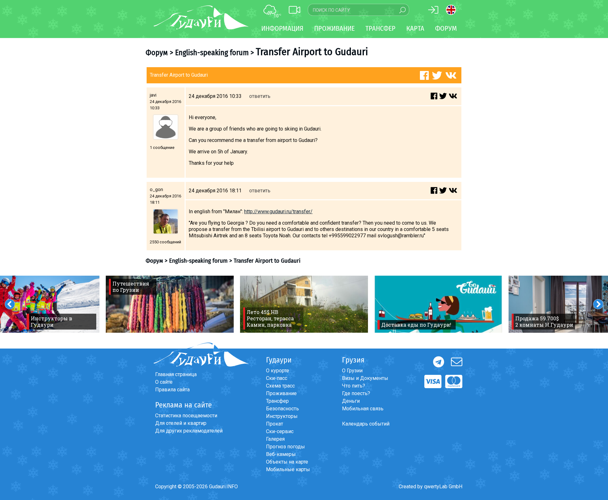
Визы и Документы (365, 378)
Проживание (281, 393)
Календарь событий (366, 424)
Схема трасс (280, 386)
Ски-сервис (280, 431)
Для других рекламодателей (189, 431)
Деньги (351, 401)
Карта (415, 28)
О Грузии (352, 371)
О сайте (164, 382)
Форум (446, 28)
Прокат (274, 424)
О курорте (277, 371)
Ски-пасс (276, 378)
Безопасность (282, 409)
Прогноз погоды (285, 447)
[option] (170, 304)
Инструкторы (282, 416)
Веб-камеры (281, 454)
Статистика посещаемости (186, 416)
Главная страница (176, 374)
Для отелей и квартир (180, 423)
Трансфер (277, 401)
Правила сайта (172, 390)
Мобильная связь (362, 409)
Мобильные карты (288, 469)
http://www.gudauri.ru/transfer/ (278, 211)
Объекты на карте (287, 462)
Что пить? (353, 386)
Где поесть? (356, 393)
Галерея (275, 439)
